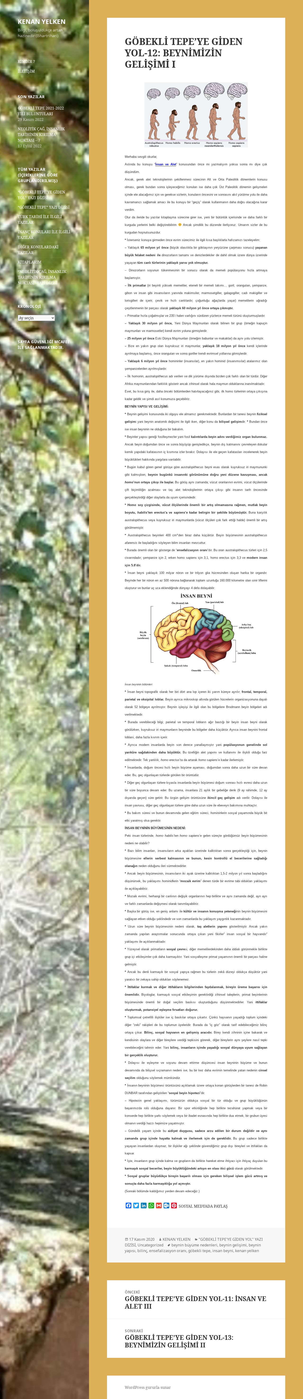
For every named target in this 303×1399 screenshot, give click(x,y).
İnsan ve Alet (165, 164)
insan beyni (222, 1250)
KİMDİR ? (26, 61)
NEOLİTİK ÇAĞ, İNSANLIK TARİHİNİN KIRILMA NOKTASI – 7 (41, 134)
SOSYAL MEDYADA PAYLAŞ (203, 1206)
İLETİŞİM (26, 71)
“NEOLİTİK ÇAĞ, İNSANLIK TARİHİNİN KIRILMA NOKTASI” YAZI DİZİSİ (42, 277)
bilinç (142, 1250)
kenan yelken (247, 1250)
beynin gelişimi (233, 1245)
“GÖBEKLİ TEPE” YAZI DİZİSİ (44, 207)
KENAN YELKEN (42, 21)
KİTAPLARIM (29, 262)
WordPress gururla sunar (148, 1387)
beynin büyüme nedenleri (194, 1245)
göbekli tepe (199, 1250)
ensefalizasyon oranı (167, 1250)
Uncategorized (150, 1245)
